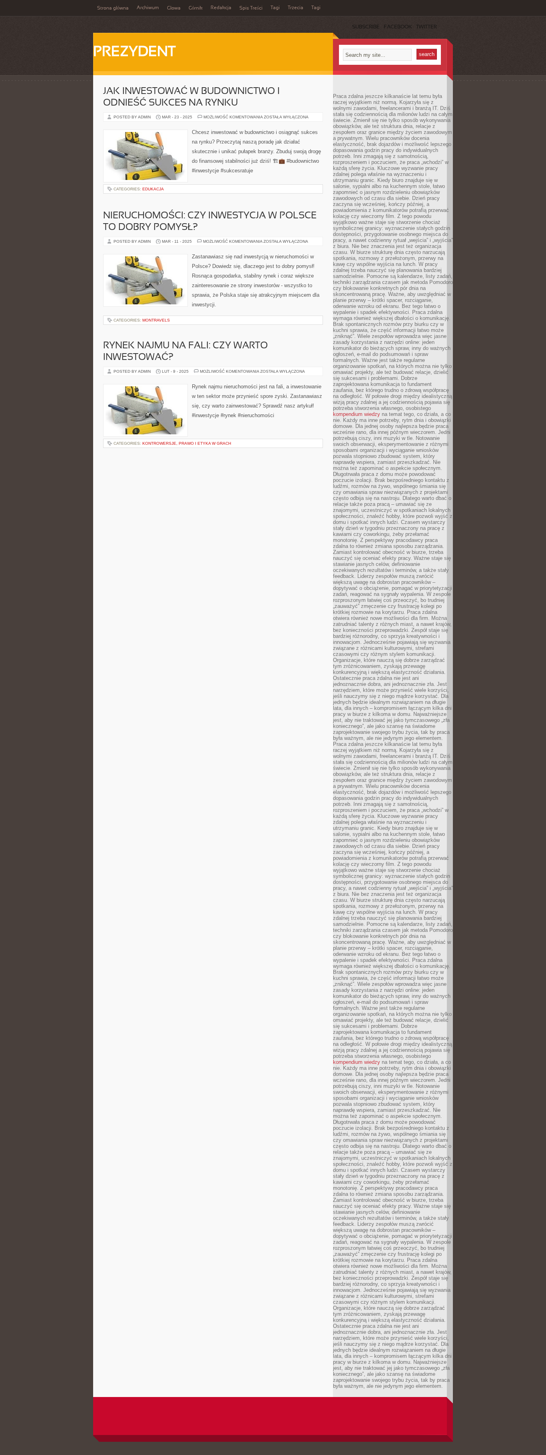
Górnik (196, 8)
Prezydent (134, 52)
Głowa (174, 8)
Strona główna (113, 8)
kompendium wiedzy (356, 414)
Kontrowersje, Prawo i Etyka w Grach (186, 443)
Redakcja (221, 8)
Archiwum (148, 8)
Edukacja (153, 189)
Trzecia (295, 8)
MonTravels (156, 320)
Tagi (275, 8)
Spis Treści (251, 8)
